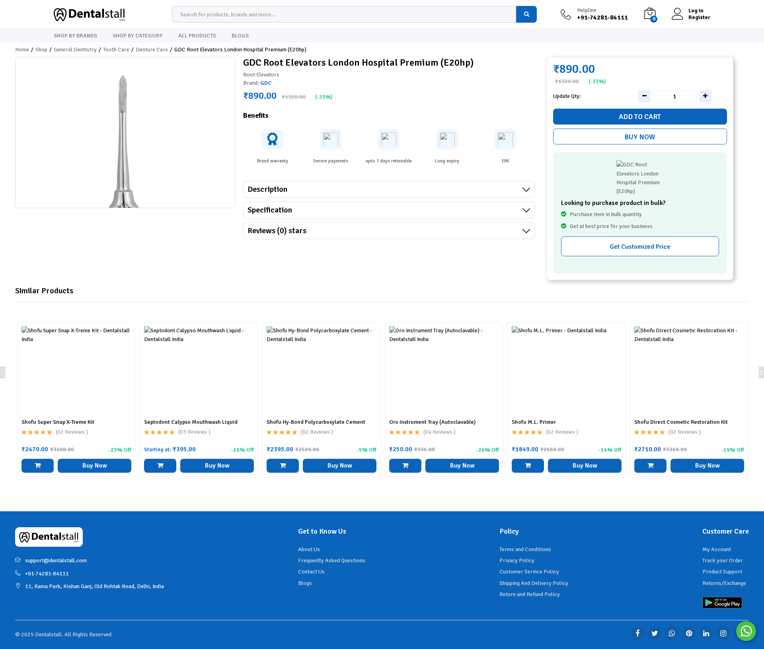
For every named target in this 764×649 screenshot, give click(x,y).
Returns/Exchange (724, 583)
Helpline (586, 10)
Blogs (240, 36)
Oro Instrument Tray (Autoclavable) (432, 422)
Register (699, 17)
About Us (309, 549)
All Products (197, 36)
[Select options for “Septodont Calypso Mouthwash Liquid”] (160, 466)
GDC (265, 83)
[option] (76, 405)
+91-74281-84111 (47, 573)
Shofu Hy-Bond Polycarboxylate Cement (316, 422)
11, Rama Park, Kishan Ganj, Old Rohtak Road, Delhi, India (94, 586)
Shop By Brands (75, 36)
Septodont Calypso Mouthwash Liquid (191, 422)
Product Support (722, 571)
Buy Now (639, 137)
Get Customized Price (640, 247)
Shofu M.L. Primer (534, 422)
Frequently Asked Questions (331, 560)
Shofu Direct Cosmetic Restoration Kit (681, 422)
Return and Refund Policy (529, 594)
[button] (37, 466)
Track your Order (722, 560)
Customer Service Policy (529, 571)
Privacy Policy (516, 560)
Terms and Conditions (525, 549)
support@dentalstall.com (56, 560)
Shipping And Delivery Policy (533, 583)
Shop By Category (138, 36)
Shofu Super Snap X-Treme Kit (57, 422)
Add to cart (640, 116)
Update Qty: (567, 96)
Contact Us (311, 571)
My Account (716, 549)
